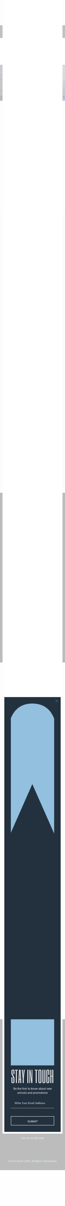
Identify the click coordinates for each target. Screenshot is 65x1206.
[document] (32, 603)
